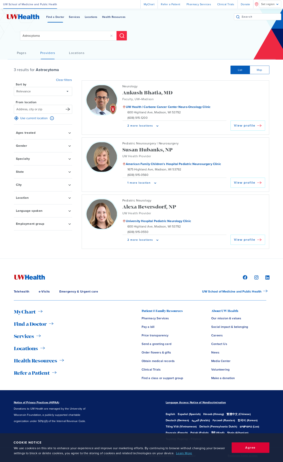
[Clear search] (111, 35)
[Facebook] (244, 277)
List (240, 70)
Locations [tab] (76, 53)
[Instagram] (255, 277)
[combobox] (261, 17)
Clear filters (64, 80)
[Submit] (238, 17)
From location (26, 102)
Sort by (21, 84)
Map (259, 70)
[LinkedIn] (265, 277)
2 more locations (140, 126)
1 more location (139, 183)
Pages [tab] (21, 53)
